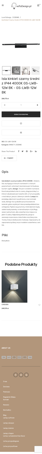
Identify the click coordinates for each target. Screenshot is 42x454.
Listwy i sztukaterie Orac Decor (14, 436)
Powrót (10, 158)
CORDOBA (5, 304)
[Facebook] (18, 151)
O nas (5, 381)
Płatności (6, 392)
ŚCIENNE (16, 17)
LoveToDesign (6, 17)
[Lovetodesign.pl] (21, 5)
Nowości (6, 405)
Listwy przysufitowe (10, 446)
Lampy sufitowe (8, 418)
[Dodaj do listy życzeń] (21, 123)
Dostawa (6, 387)
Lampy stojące (8, 433)
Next (40, 70)
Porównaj (21, 132)
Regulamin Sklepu (9, 397)
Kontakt (6, 400)
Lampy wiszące (8, 423)
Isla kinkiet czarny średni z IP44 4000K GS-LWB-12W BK (21, 20)
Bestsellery (7, 410)
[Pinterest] (27, 151)
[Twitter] (22, 151)
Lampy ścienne (8, 428)
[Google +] (31, 151)
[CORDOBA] (21, 286)
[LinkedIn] (36, 151)
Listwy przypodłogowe (11, 441)
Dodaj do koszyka (21, 114)
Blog (4, 415)
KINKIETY (12, 145)
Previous (2, 70)
